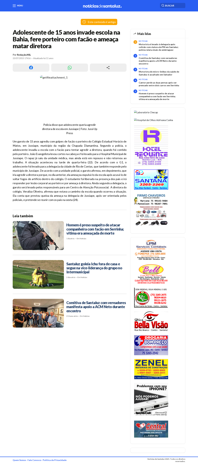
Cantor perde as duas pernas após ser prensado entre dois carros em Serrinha (159, 84)
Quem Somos (19, 460)
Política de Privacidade (55, 460)
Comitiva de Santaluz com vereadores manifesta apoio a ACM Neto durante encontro (158, 61)
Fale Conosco (34, 460)
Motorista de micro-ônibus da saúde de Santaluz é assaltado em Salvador (159, 73)
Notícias (143, 41)
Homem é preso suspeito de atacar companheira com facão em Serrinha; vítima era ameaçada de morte (157, 96)
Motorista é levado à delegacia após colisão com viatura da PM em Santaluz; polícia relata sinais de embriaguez (159, 47)
